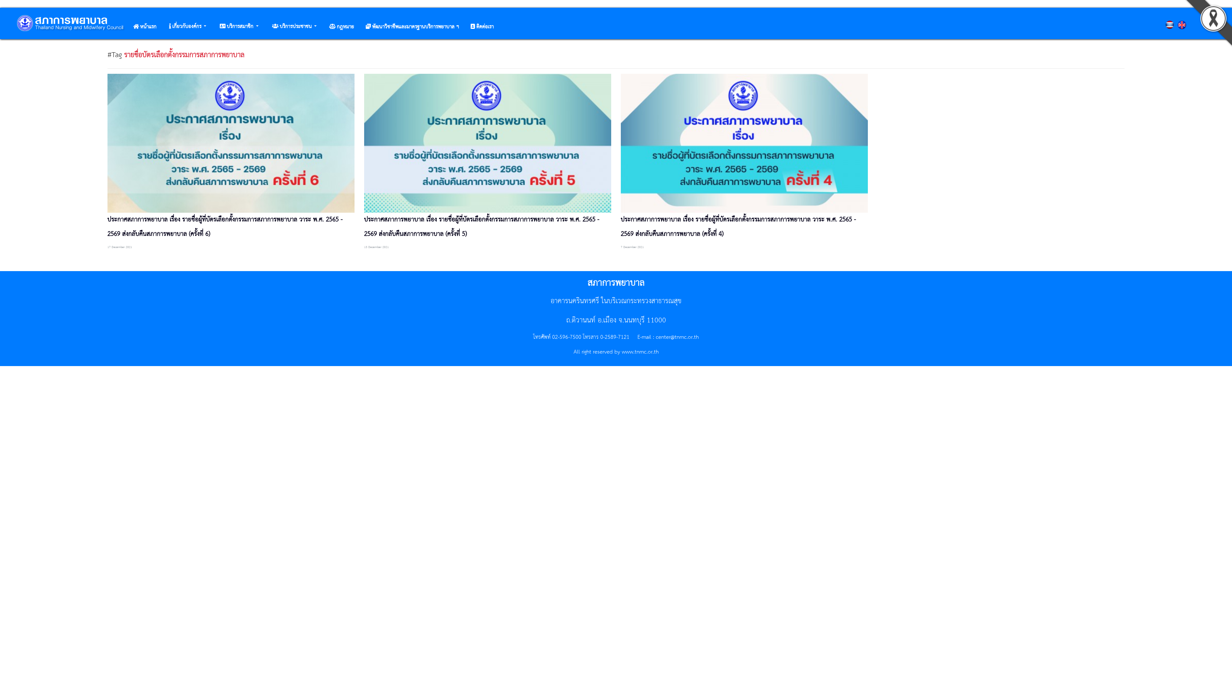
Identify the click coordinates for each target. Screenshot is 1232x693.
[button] (187, 26)
